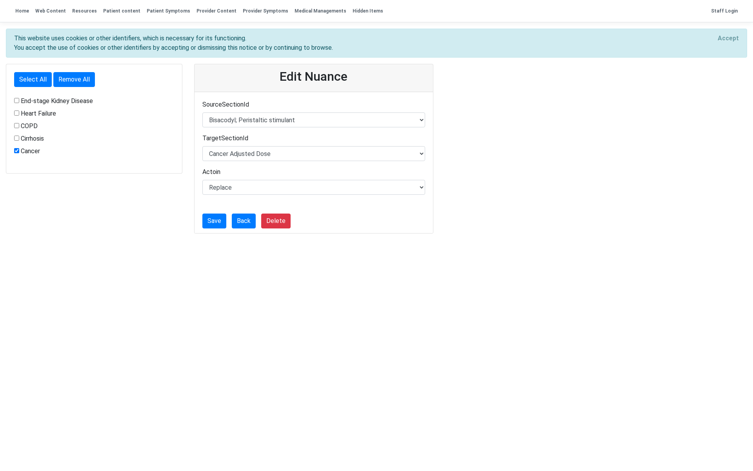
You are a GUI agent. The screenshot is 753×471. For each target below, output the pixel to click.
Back (244, 221)
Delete (276, 221)
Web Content (50, 11)
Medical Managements (320, 11)
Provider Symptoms (265, 11)
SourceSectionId (225, 104)
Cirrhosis (32, 138)
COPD (29, 126)
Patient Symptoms (168, 11)
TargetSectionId (225, 138)
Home (22, 11)
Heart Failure (38, 113)
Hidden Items (368, 11)
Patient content (121, 11)
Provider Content (216, 11)
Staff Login (724, 11)
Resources (84, 11)
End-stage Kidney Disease (57, 101)
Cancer (30, 151)
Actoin (211, 172)
